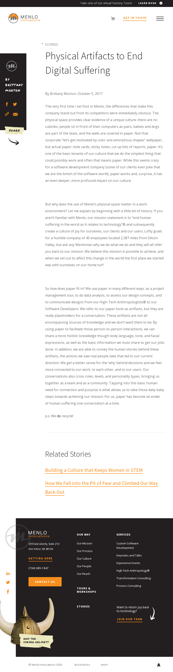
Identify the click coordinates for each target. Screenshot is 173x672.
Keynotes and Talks (129, 555)
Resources (82, 664)
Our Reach (83, 574)
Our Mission (84, 543)
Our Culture (84, 558)
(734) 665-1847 (38, 568)
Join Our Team (129, 619)
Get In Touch (135, 18)
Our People (84, 566)
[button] (160, 18)
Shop (104, 664)
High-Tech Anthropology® (133, 570)
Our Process (85, 551)
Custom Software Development (127, 545)
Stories (51, 44)
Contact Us (45, 582)
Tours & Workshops (86, 590)
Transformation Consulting (133, 578)
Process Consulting (128, 586)
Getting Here (40, 558)
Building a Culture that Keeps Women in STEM (94, 470)
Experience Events (128, 563)
